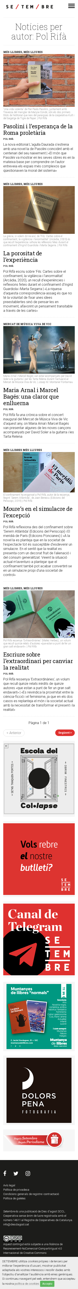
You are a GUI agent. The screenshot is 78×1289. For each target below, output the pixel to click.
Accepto (47, 1283)
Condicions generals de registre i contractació (31, 1194)
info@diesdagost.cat (16, 1224)
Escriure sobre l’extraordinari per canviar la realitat (38, 661)
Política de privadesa (16, 1189)
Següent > (65, 732)
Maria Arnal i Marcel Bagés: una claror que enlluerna (31, 396)
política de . (27, 1283)
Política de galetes (14, 1198)
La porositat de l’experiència (22, 256)
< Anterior (13, 733)
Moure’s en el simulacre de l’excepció (38, 512)
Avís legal (9, 1185)
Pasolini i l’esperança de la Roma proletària (38, 129)
